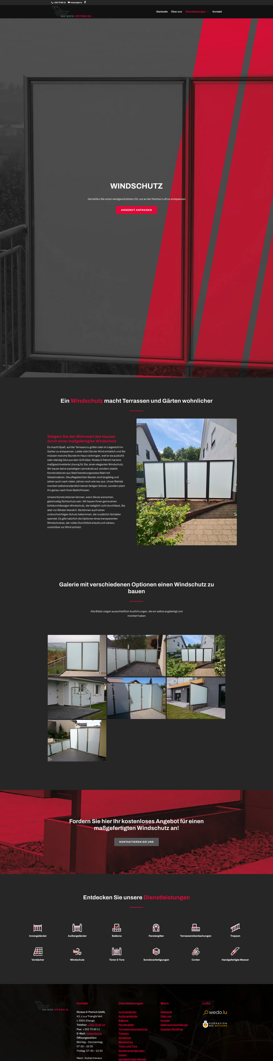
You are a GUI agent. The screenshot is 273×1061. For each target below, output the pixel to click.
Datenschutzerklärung (174, 1024)
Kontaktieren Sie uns (136, 842)
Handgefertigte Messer (132, 1059)
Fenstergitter (126, 1024)
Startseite (162, 12)
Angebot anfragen (136, 210)
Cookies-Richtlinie (172, 1029)
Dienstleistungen (195, 12)
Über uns (176, 12)
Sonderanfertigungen (131, 1050)
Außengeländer (128, 1016)
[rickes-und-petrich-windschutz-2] (196, 675)
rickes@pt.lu (94, 1033)
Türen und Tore (127, 1046)
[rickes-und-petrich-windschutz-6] (77, 760)
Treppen (123, 1033)
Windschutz (125, 1042)
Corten (122, 1055)
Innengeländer (127, 1012)
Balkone (123, 1020)
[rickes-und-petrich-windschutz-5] (196, 718)
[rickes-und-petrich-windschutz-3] (77, 718)
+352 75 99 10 (59, 2)
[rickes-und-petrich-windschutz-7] (77, 675)
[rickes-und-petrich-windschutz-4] (136, 718)
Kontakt (217, 12)
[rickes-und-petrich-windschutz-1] (136, 675)
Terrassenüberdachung (132, 1029)
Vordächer (124, 1037)
